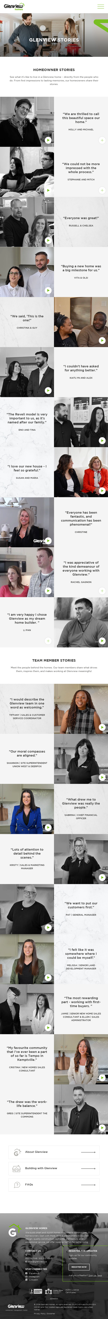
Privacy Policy (40, 1313)
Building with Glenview (41, 1168)
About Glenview (36, 1152)
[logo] (14, 6)
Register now (79, 1267)
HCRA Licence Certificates (72, 1291)
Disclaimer (51, 1313)
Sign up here (95, 1276)
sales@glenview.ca (37, 1262)
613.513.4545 (45, 1259)
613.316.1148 (31, 1259)
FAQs (29, 1184)
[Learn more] (27, 222)
